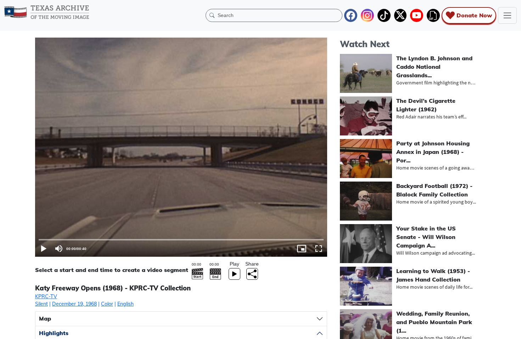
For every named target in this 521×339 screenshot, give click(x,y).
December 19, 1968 (74, 304)
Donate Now (474, 15)
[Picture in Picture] (301, 248)
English (125, 304)
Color (107, 304)
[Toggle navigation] (507, 15)
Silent (41, 304)
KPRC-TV (46, 296)
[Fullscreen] (318, 248)
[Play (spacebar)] (43, 248)
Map (45, 318)
